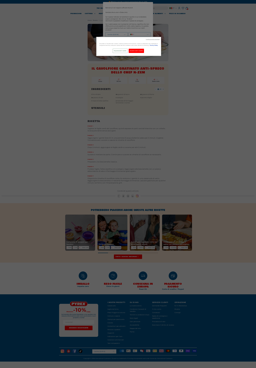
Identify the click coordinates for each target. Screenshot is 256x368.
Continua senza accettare (153, 39)
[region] (128, 46)
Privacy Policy (154, 45)
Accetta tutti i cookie (136, 50)
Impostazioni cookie (120, 50)
